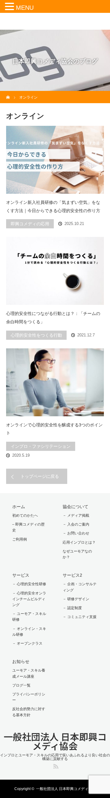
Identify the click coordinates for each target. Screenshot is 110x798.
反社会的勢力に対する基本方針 (28, 712)
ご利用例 (19, 539)
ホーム (18, 506)
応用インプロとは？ (79, 542)
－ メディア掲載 (76, 515)
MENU (25, 7)
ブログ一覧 (21, 685)
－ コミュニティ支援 (80, 617)
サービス (20, 575)
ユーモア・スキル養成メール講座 (28, 673)
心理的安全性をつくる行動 (36, 335)
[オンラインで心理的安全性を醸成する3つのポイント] (55, 382)
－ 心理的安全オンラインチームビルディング (29, 599)
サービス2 (72, 575)
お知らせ (20, 661)
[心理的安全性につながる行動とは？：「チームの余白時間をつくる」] (55, 271)
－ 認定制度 (72, 608)
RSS (55, 765)
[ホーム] (8, 93)
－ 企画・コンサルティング (80, 587)
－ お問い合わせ (76, 533)
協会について (75, 506)
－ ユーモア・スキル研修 (29, 617)
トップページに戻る (39, 476)
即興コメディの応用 (30, 223)
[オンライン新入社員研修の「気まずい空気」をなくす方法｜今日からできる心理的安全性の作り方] (55, 160)
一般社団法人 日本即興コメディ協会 (55, 741)
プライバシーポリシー (28, 697)
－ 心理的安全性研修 (29, 584)
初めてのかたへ (25, 515)
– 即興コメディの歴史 (28, 527)
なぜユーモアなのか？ (77, 554)
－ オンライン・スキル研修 (29, 632)
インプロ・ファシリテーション (41, 446)
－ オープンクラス (27, 643)
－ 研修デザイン (76, 599)
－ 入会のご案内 (76, 524)
